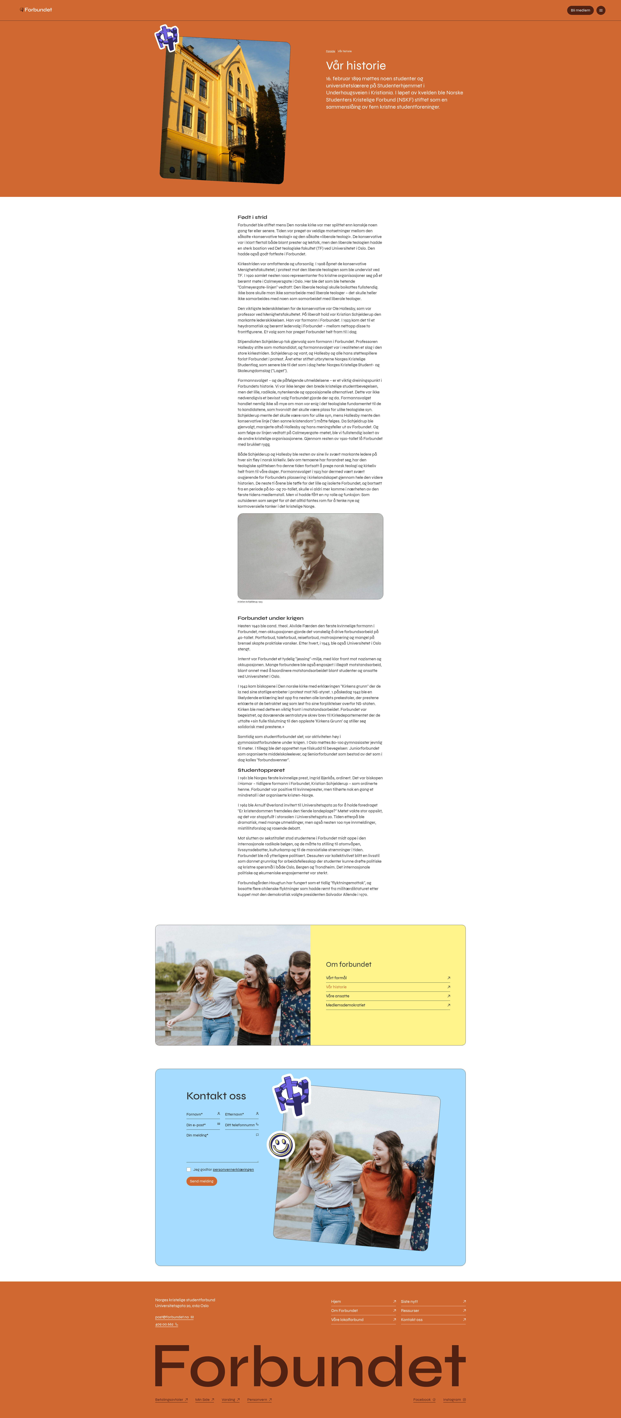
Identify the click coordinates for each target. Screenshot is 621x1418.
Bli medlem (580, 10)
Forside (330, 51)
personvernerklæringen (233, 1169)
